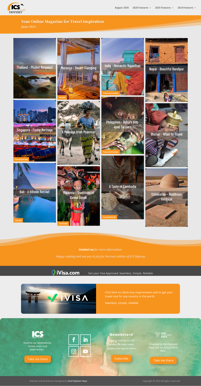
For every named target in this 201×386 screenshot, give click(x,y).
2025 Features (163, 8)
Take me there (38, 359)
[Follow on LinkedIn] (85, 339)
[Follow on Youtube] (85, 351)
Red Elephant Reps (78, 380)
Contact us (86, 249)
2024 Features (185, 8)
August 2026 (122, 8)
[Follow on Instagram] (73, 351)
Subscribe (121, 358)
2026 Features (140, 8)
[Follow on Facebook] (73, 339)
